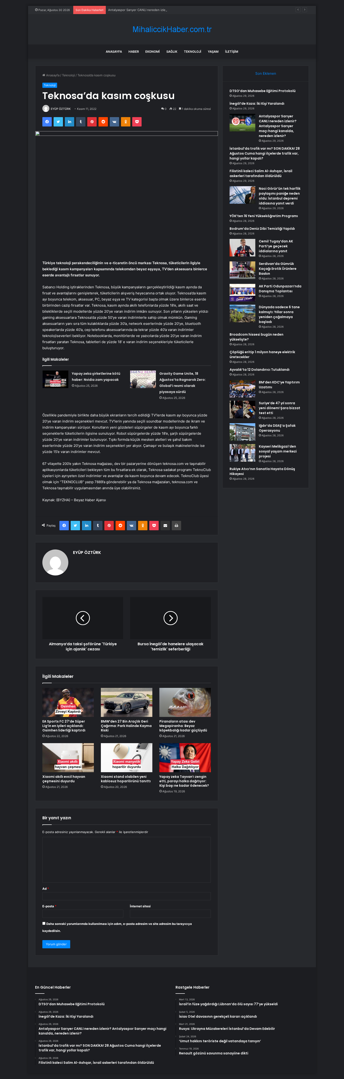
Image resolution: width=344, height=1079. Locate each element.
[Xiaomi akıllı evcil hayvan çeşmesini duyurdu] (68, 757)
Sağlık (171, 51)
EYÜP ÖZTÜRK (61, 109)
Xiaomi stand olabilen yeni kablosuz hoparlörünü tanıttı (126, 778)
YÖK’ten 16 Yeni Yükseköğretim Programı (264, 216)
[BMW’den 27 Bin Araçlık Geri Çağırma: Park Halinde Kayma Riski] (126, 702)
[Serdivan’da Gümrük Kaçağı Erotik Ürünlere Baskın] (242, 270)
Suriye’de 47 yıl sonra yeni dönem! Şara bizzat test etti (279, 408)
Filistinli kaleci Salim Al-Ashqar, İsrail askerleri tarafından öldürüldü (261, 173)
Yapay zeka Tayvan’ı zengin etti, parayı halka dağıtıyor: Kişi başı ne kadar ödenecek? (184, 781)
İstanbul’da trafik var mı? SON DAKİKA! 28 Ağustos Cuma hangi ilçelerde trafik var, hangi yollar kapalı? (265, 153)
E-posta (49, 906)
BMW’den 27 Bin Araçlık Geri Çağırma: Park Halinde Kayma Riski (126, 726)
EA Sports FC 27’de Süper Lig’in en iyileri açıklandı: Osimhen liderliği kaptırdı (63, 726)
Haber (133, 51)
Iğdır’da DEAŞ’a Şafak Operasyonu (277, 428)
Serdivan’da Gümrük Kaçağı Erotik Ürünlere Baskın (277, 268)
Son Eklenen (265, 73)
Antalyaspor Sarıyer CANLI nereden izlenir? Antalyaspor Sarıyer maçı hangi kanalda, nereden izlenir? (181, 10)
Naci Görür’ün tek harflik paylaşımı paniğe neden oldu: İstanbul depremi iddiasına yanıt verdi (279, 196)
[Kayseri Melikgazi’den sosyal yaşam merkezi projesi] (242, 453)
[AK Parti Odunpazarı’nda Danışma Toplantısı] (242, 292)
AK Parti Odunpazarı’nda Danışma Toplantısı (280, 288)
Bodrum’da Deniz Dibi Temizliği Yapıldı (262, 228)
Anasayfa (114, 51)
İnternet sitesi (140, 906)
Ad (45, 888)
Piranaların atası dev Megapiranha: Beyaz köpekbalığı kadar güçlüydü (183, 726)
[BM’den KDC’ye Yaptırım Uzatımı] (242, 388)
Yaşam (213, 51)
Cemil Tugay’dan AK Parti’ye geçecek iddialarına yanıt (276, 246)
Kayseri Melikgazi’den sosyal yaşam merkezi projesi (278, 451)
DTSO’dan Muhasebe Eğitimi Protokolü (263, 91)
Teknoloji (192, 51)
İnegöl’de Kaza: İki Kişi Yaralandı (257, 103)
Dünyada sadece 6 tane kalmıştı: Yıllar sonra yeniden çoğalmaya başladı (279, 314)
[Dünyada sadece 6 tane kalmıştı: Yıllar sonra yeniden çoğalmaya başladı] (242, 313)
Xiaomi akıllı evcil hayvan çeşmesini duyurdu (63, 778)
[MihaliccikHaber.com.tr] (172, 29)
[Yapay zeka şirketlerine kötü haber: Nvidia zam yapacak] (55, 379)
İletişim (231, 51)
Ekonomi (152, 51)
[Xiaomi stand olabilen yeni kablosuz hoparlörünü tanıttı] (126, 757)
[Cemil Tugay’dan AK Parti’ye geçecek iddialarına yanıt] (242, 247)
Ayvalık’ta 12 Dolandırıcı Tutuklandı (259, 369)
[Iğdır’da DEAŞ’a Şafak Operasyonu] (242, 432)
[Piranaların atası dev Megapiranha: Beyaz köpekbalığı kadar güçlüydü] (185, 702)
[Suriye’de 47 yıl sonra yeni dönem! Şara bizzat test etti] (242, 409)
